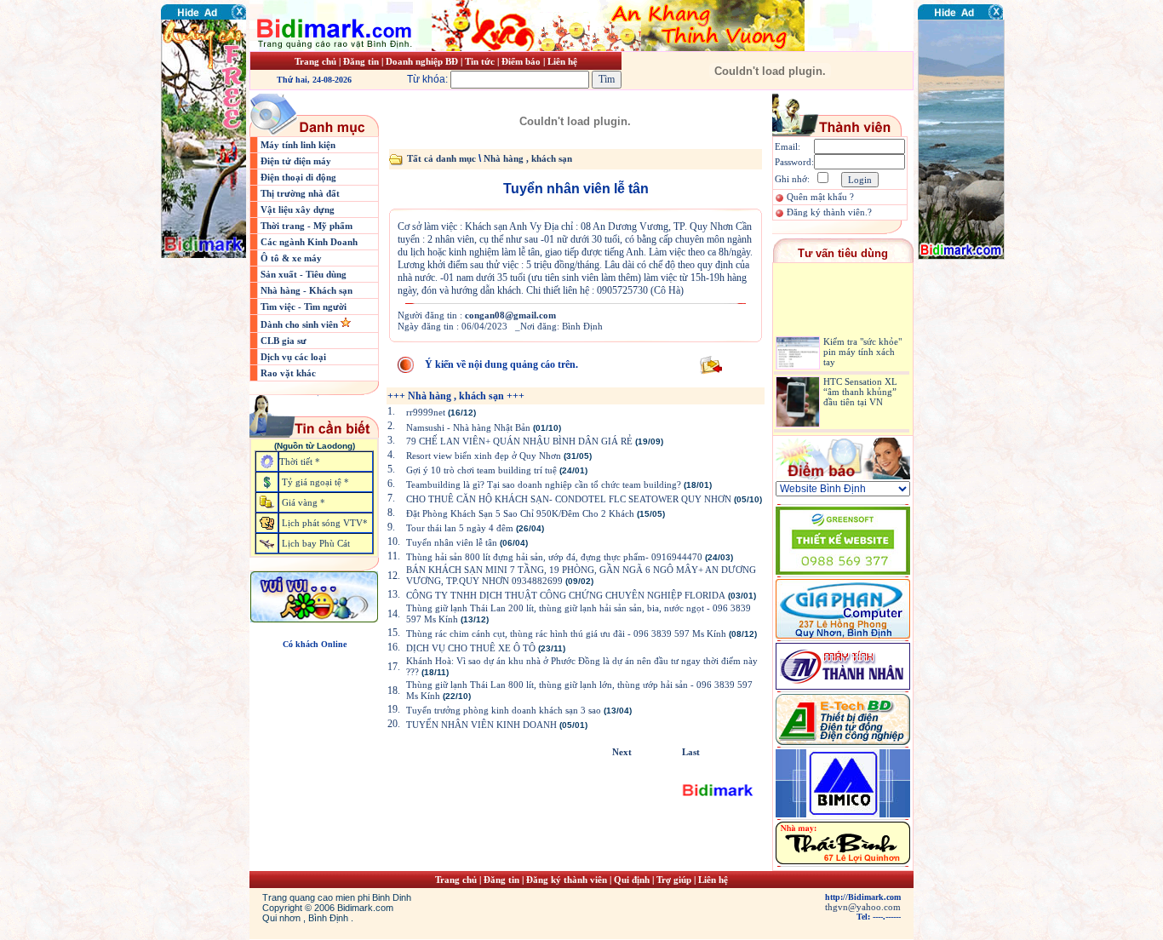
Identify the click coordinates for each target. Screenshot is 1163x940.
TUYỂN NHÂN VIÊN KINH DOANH (481, 724)
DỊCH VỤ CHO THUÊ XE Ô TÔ (471, 648)
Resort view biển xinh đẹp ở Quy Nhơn (483, 455)
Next (622, 752)
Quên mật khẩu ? (820, 197)
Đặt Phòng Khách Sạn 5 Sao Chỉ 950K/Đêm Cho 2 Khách (520, 513)
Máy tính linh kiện (298, 145)
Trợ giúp (675, 879)
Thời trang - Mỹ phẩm (306, 226)
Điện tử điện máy (296, 161)
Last (691, 752)
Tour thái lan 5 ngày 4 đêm (459, 528)
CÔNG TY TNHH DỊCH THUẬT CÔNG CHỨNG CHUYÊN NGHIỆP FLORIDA (565, 595)
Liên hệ (562, 61)
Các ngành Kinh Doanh (309, 242)
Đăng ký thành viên (566, 879)
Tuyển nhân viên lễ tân (451, 542)
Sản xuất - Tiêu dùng (304, 274)
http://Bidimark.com (863, 897)
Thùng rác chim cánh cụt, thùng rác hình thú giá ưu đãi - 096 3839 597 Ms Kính (566, 633)
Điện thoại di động (298, 177)
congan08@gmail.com (510, 315)
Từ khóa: (428, 79)
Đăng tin (361, 61)
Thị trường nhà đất (300, 193)
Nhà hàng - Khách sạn (306, 290)
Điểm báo (521, 61)
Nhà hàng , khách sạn (528, 158)
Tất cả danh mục (441, 158)
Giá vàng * (303, 502)
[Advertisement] (969, 362)
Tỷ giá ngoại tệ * (315, 482)
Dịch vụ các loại (293, 357)
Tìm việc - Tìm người (304, 306)
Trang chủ (315, 61)
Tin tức (481, 61)
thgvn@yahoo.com (863, 907)
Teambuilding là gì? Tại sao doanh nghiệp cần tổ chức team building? (543, 484)
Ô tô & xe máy (291, 258)
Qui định (632, 879)
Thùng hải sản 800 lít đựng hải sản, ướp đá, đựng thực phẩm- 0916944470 (554, 557)
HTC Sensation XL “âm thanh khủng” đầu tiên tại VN (860, 384)
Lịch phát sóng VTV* (325, 523)
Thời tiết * (299, 461)
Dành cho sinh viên (301, 324)
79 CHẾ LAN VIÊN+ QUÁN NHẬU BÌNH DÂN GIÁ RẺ (519, 441)
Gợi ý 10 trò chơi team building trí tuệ (481, 470)
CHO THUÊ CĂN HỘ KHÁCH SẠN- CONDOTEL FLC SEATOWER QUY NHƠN (568, 499)
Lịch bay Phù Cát (316, 543)
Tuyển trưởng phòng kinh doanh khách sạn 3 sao (503, 710)
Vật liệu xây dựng (298, 209)
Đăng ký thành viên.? (829, 212)
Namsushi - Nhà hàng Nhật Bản (469, 427)
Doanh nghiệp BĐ (423, 61)
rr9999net (425, 412)
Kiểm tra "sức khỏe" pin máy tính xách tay (862, 345)
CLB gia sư (284, 340)
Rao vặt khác (288, 373)
